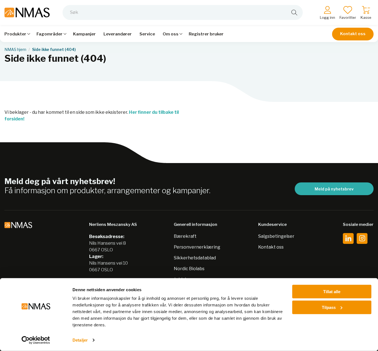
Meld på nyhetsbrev (334, 189)
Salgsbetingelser (276, 236)
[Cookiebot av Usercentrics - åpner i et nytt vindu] (36, 340)
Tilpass (329, 307)
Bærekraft (185, 236)
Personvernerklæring (197, 247)
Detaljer (80, 340)
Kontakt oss (353, 33)
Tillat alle (331, 291)
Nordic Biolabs (189, 268)
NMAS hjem (15, 49)
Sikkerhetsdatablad (195, 257)
